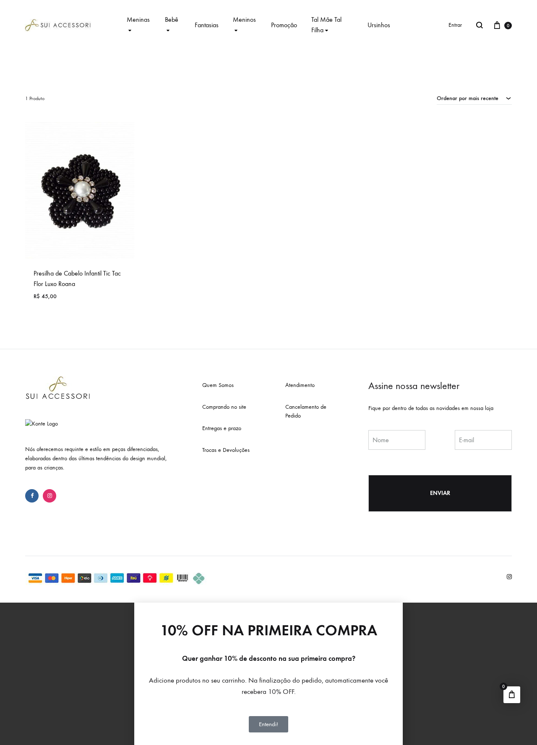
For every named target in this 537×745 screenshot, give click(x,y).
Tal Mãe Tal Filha (326, 24)
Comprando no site (224, 406)
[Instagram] (49, 496)
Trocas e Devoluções (226, 450)
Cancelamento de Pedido (305, 411)
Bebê (171, 19)
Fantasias (207, 25)
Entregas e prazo (221, 428)
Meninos (244, 19)
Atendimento (300, 385)
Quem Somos (218, 385)
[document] (268, 674)
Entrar (455, 24)
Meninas (138, 19)
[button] (268, 606)
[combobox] (474, 98)
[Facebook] (32, 496)
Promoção (284, 25)
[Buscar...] (479, 25)
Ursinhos (379, 25)
